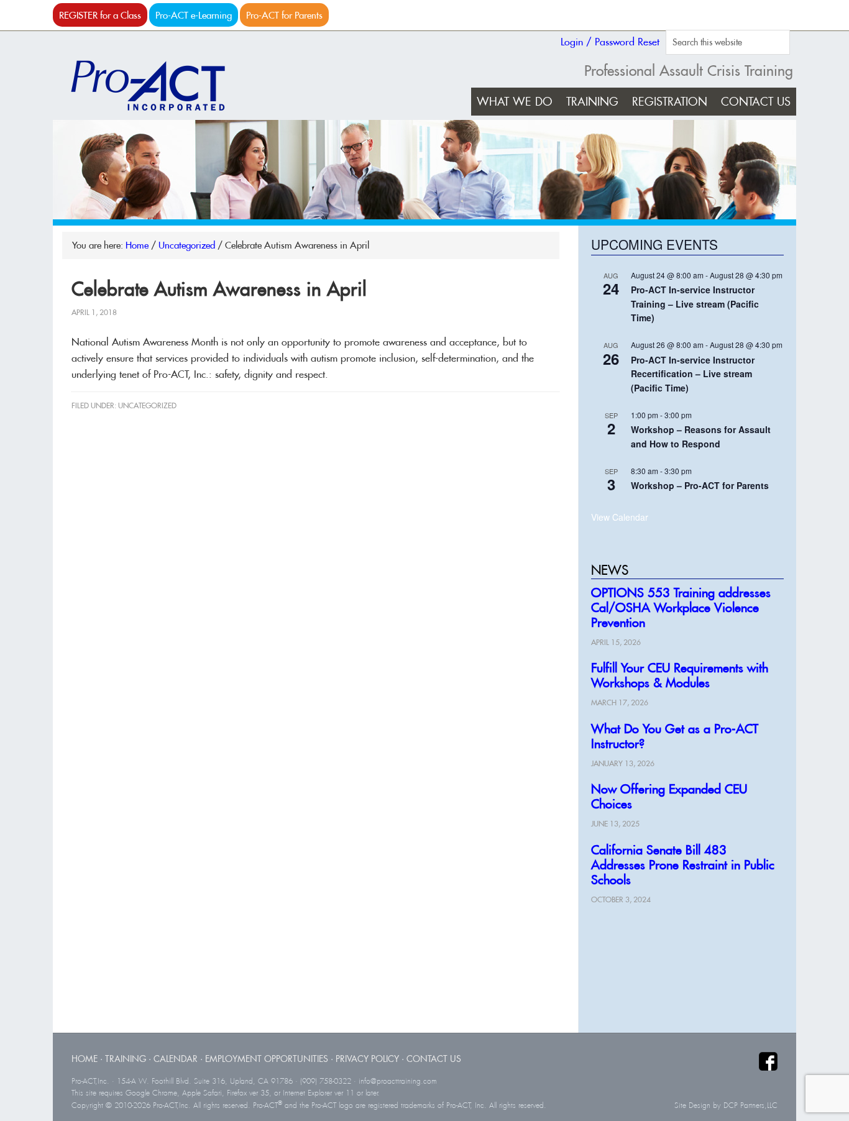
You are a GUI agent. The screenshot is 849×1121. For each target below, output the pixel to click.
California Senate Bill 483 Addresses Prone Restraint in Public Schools (682, 864)
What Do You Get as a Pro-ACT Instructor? (674, 736)
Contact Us (433, 1058)
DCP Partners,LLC (750, 1105)
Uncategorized (147, 405)
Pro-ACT (158, 86)
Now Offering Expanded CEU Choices (669, 796)
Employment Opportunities (266, 1058)
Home (84, 1058)
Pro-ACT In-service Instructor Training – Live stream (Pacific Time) (695, 303)
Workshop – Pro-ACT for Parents (700, 485)
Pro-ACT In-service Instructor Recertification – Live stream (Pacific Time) (693, 374)
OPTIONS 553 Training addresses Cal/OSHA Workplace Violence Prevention (681, 607)
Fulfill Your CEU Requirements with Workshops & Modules (679, 675)
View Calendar (619, 517)
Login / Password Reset (610, 41)
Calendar (176, 1058)
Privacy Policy (367, 1058)
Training (125, 1058)
